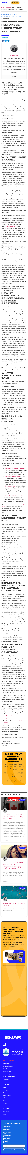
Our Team (5, 1090)
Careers (5, 1103)
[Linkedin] (13, 77)
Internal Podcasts (7, 1074)
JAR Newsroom (7, 1095)
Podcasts (5, 1114)
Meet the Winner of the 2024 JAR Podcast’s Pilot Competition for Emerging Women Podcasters (13, 866)
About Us (5, 1087)
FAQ (4, 1098)
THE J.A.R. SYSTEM (8, 1060)
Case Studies (6, 1111)
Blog (4, 1092)
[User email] (15, 77)
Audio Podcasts (7, 1071)
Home (2, 7)
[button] (24, 2)
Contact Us (6, 1100)
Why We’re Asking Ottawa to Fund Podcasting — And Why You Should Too (13, 817)
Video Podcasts (7, 1069)
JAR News (9, 7)
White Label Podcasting (9, 1076)
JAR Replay (6, 1079)
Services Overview (8, 1066)
